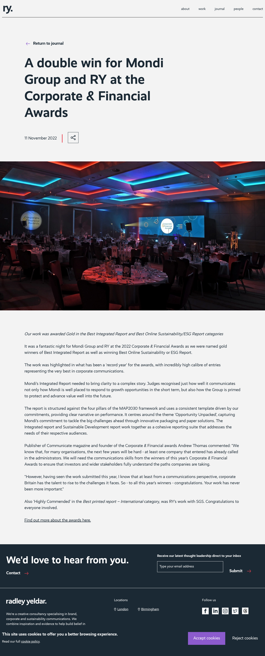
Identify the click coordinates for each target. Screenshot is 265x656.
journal (220, 9)
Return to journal (48, 44)
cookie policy (30, 641)
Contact (13, 573)
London (122, 609)
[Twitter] (235, 611)
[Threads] (245, 612)
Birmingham (150, 609)
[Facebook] (205, 611)
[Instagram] (225, 611)
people (238, 9)
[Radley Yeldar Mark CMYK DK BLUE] (8, 10)
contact (258, 9)
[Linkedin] (215, 611)
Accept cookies (206, 638)
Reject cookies (245, 638)
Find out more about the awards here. (57, 520)
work (202, 9)
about (185, 9)
